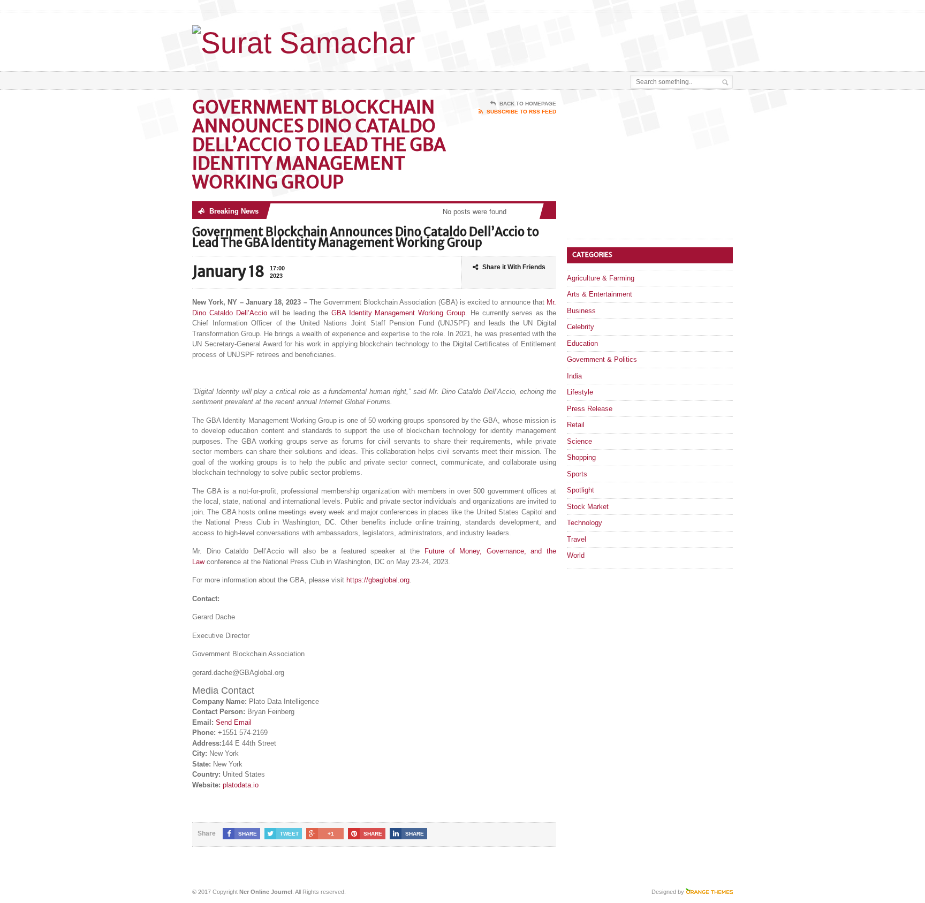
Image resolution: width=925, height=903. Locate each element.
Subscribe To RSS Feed (521, 112)
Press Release (589, 409)
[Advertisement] (607, 39)
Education (582, 343)
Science (579, 441)
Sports (577, 474)
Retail (576, 425)
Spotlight (580, 490)
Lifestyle (580, 392)
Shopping (581, 457)
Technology (584, 523)
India (574, 376)
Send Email (234, 722)
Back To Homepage (527, 104)
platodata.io (241, 785)
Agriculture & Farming (600, 278)
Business (581, 311)
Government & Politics (602, 359)
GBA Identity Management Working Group (398, 313)
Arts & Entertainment (599, 294)
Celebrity (580, 327)
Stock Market (588, 507)
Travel (576, 539)
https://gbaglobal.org (378, 580)
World (576, 555)
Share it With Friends (513, 267)
